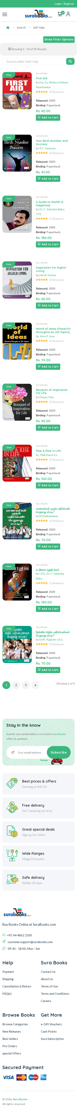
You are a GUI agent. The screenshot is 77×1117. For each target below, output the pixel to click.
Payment (8, 971)
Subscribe (59, 752)
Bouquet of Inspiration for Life (52, 391)
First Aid (41, 78)
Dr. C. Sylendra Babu (51, 209)
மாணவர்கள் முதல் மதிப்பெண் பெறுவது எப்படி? (53, 510)
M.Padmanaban (48, 516)
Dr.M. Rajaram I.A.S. (51, 639)
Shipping (8, 979)
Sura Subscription (52, 1038)
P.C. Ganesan (47, 148)
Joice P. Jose (47, 336)
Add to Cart (50, 117)
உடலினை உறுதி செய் (47, 570)
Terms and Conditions (55, 993)
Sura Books (42, 73)
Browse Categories (15, 1024)
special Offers (11, 1053)
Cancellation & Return (16, 986)
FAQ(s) (6, 993)
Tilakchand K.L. (48, 455)
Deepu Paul (46, 397)
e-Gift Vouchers (51, 1024)
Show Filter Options (59, 39)
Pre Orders (9, 1046)
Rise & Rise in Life (48, 451)
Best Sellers (10, 1038)
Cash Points (49, 1031)
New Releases (11, 1031)
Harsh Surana (47, 275)
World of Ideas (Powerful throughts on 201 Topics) (53, 330)
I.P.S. (39, 214)
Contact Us (48, 971)
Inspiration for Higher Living (51, 269)
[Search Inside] (70, 61)
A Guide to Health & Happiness (49, 203)
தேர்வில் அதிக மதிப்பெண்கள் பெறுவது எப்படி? (53, 633)
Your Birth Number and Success (52, 142)
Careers (46, 1001)
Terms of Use (49, 986)
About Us (47, 979)
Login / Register (64, 3)
